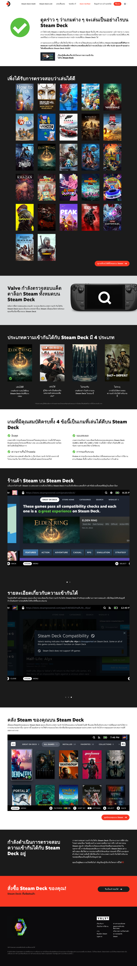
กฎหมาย (99, 936)
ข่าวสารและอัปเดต (119, 923)
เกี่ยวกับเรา (100, 923)
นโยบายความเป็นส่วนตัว (121, 931)
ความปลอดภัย (117, 934)
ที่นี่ (122, 862)
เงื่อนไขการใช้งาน (102, 926)
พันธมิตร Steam (102, 934)
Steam (115, 936)
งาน (98, 931)
